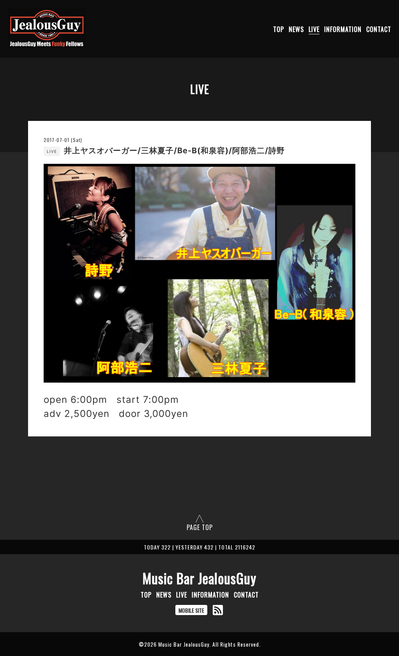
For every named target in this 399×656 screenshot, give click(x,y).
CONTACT (378, 29)
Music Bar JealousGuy (199, 578)
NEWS (296, 29)
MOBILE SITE (191, 610)
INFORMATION (343, 29)
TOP (278, 29)
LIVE (314, 29)
